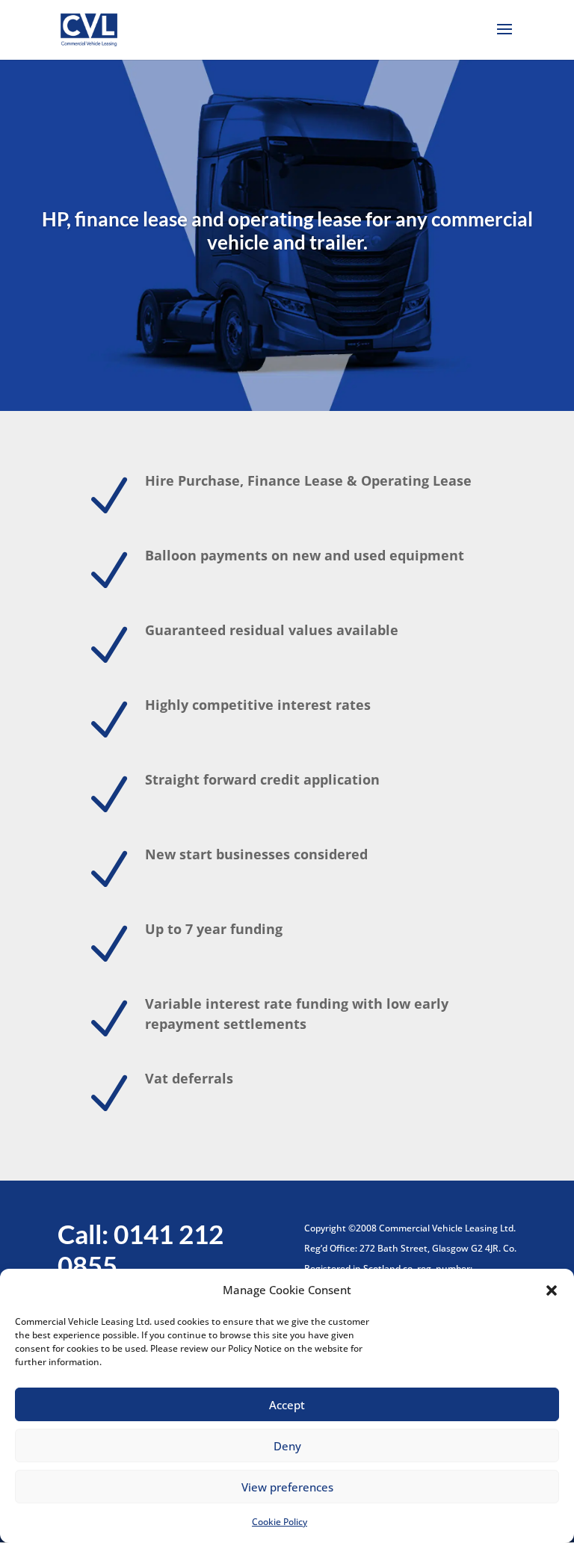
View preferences (287, 1486)
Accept (287, 1404)
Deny (287, 1445)
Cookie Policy (279, 1521)
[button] (551, 1290)
